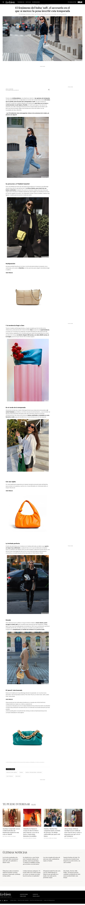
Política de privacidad (36, 900)
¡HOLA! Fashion (42, 4)
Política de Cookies (23, 900)
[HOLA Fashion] (10, 2)
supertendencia (44, 329)
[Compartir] (48, 89)
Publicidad (23, 896)
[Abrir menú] (3, 2)
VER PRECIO (9, 272)
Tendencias (21, 2)
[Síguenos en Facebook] (0, 900)
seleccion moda (12, 772)
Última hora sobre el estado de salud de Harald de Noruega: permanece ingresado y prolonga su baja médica (11, 873)
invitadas (10, 776)
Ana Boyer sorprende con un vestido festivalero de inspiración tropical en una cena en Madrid (11, 831)
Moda (48, 4)
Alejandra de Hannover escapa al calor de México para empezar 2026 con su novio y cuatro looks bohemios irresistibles (31, 832)
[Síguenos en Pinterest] (6, 900)
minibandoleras (16, 98)
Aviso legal (13, 900)
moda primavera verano (34, 772)
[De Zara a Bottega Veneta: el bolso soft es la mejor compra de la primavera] (80, 2)
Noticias (28, 2)
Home (37, 4)
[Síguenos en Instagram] (4, 900)
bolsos (18, 776)
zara (21, 772)
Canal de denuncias (49, 900)
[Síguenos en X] (2, 900)
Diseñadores (36, 2)
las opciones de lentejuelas (42, 98)
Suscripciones (24, 894)
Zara (31, 329)
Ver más (33, 804)
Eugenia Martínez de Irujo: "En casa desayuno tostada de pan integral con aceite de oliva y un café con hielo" (71, 860)
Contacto (35, 894)
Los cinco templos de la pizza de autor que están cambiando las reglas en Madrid (51, 859)
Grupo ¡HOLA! (36, 896)
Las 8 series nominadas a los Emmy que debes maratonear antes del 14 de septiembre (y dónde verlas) (10, 860)
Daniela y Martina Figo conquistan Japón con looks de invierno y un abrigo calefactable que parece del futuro (52, 832)
